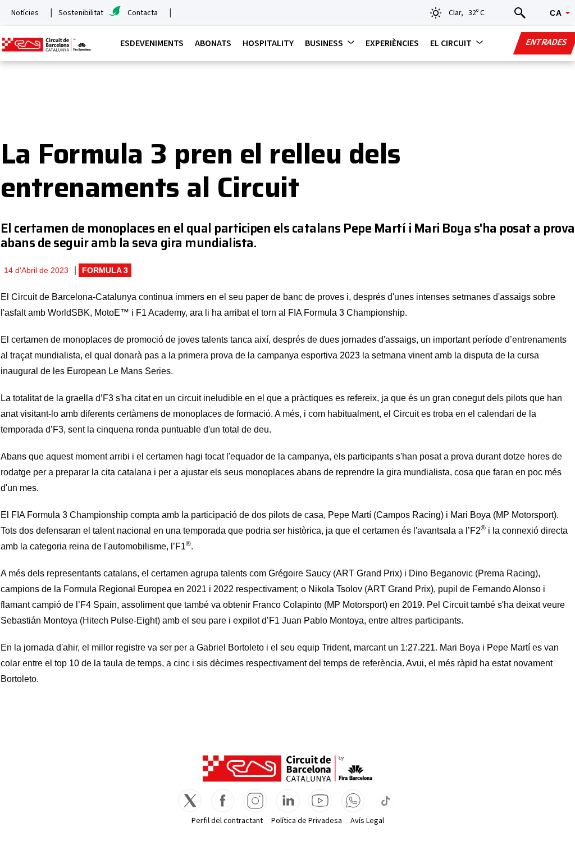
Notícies (25, 13)
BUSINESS (324, 43)
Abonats (213, 43)
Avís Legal (367, 820)
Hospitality (268, 43)
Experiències (392, 43)
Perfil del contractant (227, 820)
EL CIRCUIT (451, 43)
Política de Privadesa (306, 820)
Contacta (142, 13)
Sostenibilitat (80, 13)
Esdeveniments (152, 43)
